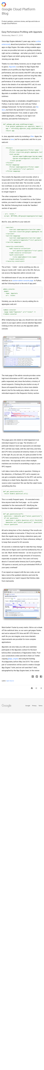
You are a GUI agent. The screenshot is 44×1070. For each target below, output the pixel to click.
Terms (40, 705)
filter (32, 136)
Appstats (12, 67)
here (12, 139)
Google (27, 705)
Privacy (34, 705)
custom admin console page (22, 281)
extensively (6, 44)
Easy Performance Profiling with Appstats (22, 32)
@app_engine (13, 659)
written (38, 41)
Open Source (10, 681)
